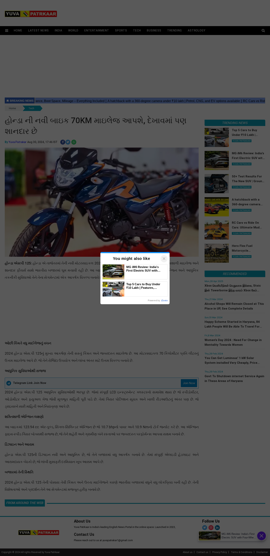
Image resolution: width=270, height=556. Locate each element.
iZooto (164, 300)
